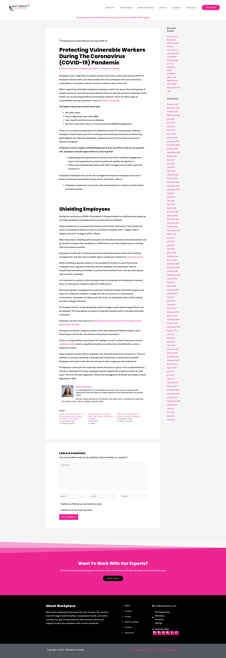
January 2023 (172, 178)
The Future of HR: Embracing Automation (173, 53)
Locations (176, 7)
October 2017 (172, 364)
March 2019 (171, 308)
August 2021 (172, 234)
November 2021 (173, 223)
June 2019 (171, 301)
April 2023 (171, 171)
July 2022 (170, 193)
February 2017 (172, 382)
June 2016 (171, 412)
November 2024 (173, 108)
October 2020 (172, 271)
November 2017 (173, 360)
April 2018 (171, 345)
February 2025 (172, 104)
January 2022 (172, 215)
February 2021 (172, 256)
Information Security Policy (156, 649)
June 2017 (171, 375)
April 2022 (171, 204)
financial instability (109, 100)
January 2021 (172, 260)
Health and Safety (145, 7)
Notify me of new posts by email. (77, 510)
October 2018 (172, 323)
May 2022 (171, 201)
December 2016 (173, 390)
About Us (110, 7)
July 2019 (170, 297)
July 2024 (170, 119)
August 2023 (172, 156)
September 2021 (173, 230)
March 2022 (171, 208)
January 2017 (172, 386)
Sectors (162, 7)
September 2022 (173, 189)
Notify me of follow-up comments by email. (81, 504)
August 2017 (172, 368)
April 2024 (171, 130)
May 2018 (171, 342)
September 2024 (173, 115)
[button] (211, 7)
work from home (134, 257)
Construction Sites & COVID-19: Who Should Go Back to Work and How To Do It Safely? (71, 416)
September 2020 (173, 275)
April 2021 (171, 249)
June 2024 (171, 123)
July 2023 (170, 160)
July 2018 (170, 334)
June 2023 (171, 163)
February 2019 (172, 312)
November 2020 (173, 267)
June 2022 (171, 197)
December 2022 (173, 182)
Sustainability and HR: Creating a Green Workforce (172, 67)
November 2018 (173, 319)
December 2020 (173, 264)
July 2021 (170, 238)
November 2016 (173, 394)
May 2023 (171, 167)
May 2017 (171, 379)
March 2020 (171, 286)
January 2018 (172, 353)
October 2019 (172, 293)
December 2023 (173, 141)
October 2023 (172, 149)
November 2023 (173, 145)
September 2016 (173, 401)
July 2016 (170, 408)
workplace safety (67, 344)
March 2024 (171, 134)
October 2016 (172, 397)
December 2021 (173, 219)
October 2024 (172, 111)
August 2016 (172, 405)
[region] (30, 639)
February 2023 (172, 174)
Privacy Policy (134, 649)
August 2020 (172, 278)
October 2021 (172, 226)
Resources (191, 7)
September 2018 (173, 327)
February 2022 (172, 212)
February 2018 (172, 349)
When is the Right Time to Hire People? (172, 80)
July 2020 (170, 282)
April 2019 (171, 304)
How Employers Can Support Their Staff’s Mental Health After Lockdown (100, 416)
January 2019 (172, 316)
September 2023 (173, 152)
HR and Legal (126, 7)
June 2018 (171, 338)
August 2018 (172, 330)
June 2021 (171, 241)
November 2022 (173, 186)
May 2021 (171, 245)
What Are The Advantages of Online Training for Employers (129, 415)
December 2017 (173, 356)
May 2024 (171, 126)
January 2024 (172, 137)
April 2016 (171, 420)
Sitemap (175, 649)
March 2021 (171, 253)
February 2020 (172, 290)
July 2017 (170, 371)
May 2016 (171, 416)
